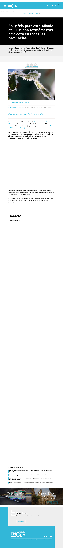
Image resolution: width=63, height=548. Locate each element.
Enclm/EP (20, 107)
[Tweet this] (31, 64)
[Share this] (28, 64)
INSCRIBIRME (21, 521)
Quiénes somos (43, 540)
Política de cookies (37, 540)
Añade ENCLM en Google (32, 66)
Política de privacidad (29, 540)
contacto (49, 539)
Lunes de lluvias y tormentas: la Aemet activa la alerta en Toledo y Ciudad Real (28, 475)
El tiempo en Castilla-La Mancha (19, 114)
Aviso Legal (24, 540)
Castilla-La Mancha (34, 13)
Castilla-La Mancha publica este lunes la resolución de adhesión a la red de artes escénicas (31, 482)
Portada (25, 13)
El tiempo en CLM (36, 114)
